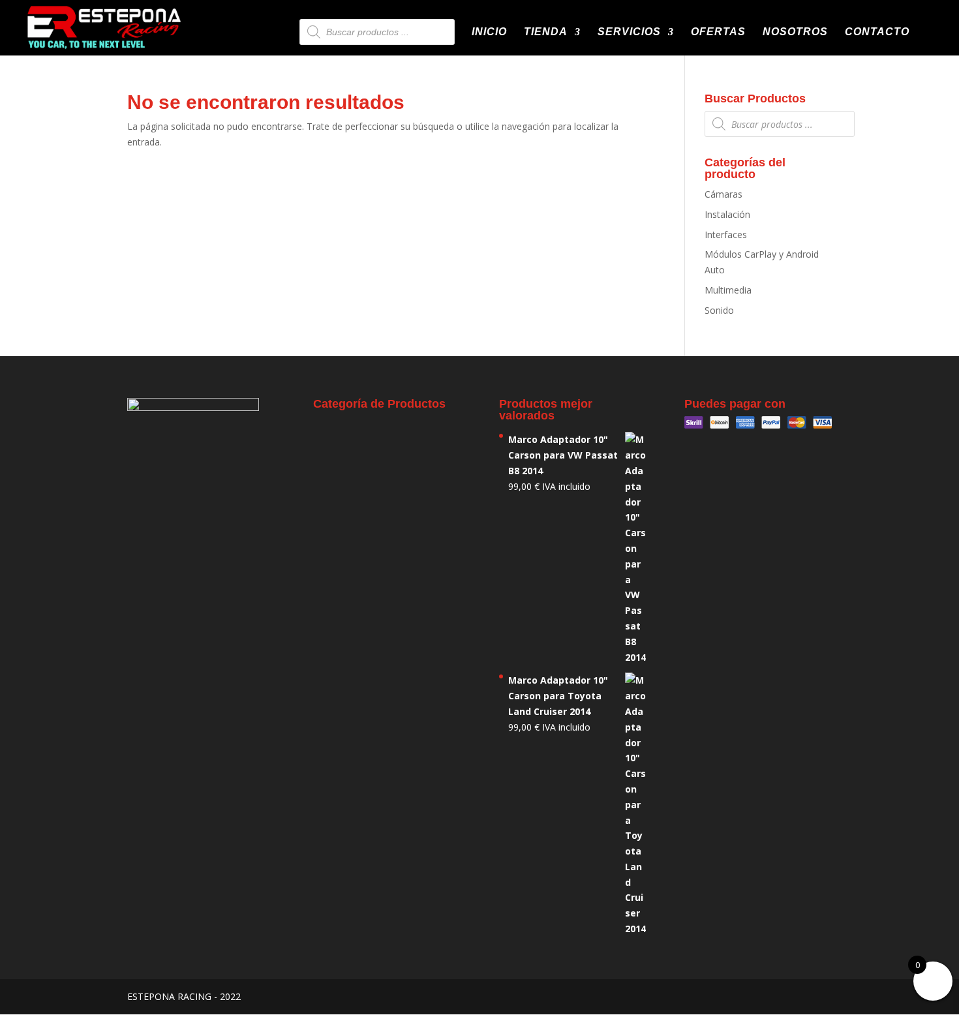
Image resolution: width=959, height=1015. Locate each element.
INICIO (489, 32)
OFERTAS (718, 32)
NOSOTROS (795, 32)
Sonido (719, 310)
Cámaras (723, 194)
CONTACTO (877, 32)
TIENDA (546, 32)
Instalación (727, 214)
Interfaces (726, 234)
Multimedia (728, 290)
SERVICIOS (629, 32)
